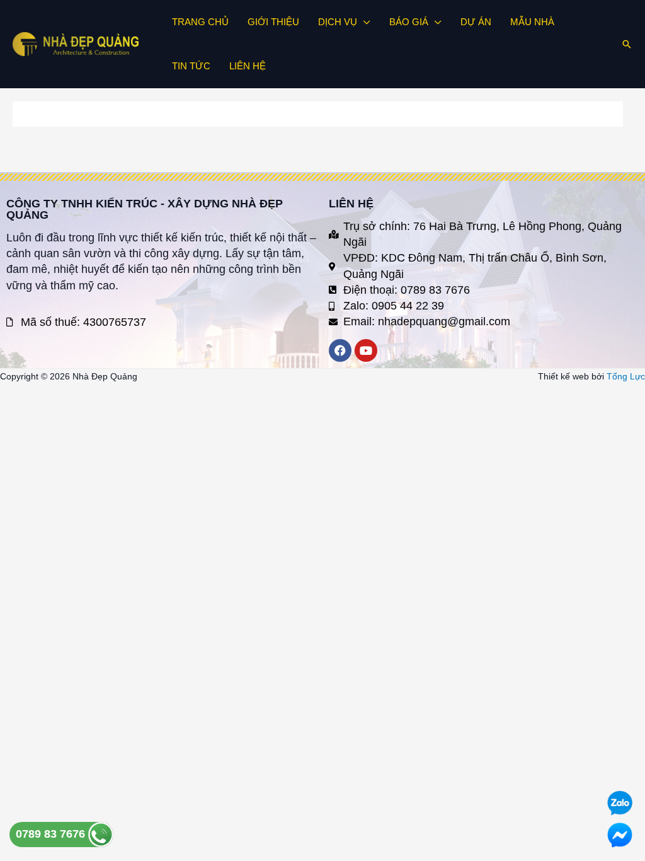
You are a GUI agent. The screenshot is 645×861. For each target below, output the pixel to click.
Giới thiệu (273, 21)
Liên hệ (247, 66)
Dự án (475, 21)
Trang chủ (200, 21)
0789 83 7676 (52, 834)
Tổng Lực (626, 376)
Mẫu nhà (532, 21)
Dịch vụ (337, 21)
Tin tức (191, 66)
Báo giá (408, 21)
